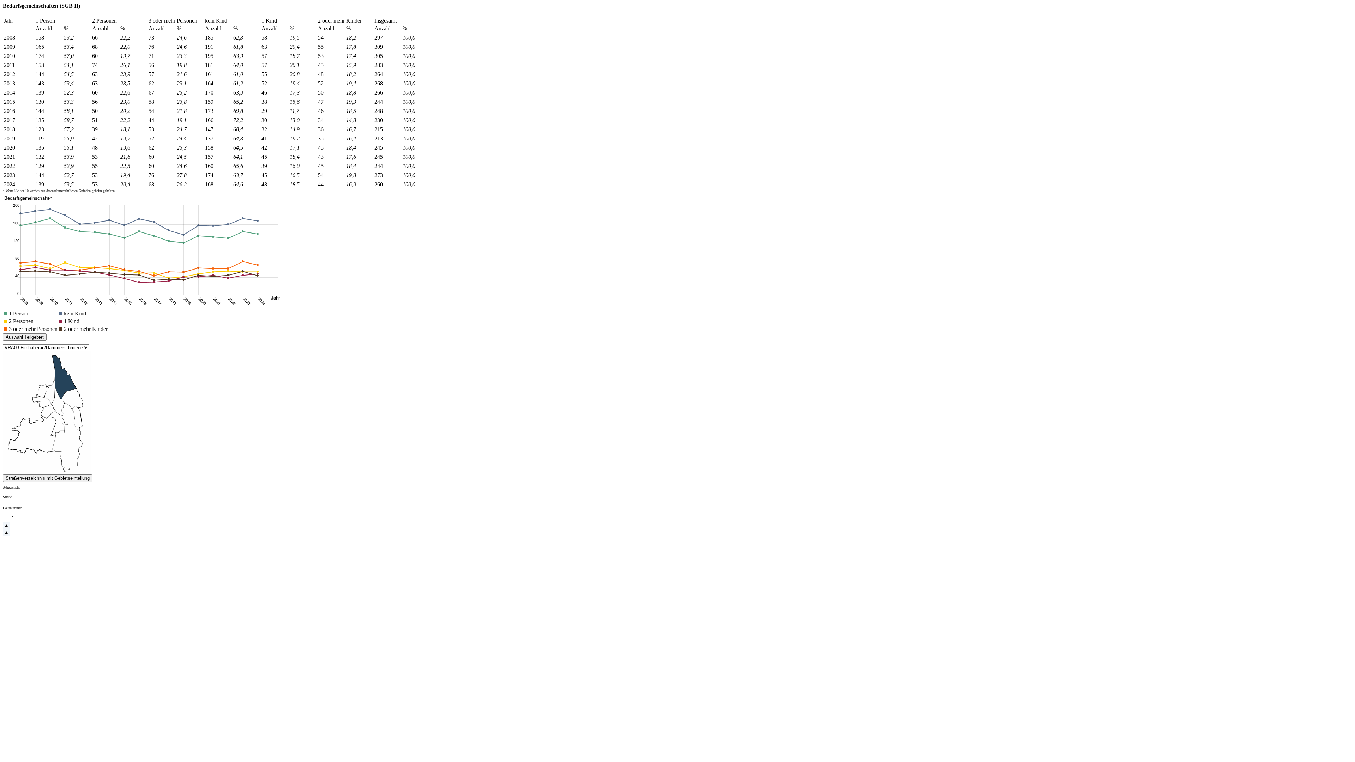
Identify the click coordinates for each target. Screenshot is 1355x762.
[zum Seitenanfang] (6, 528)
